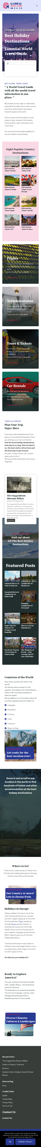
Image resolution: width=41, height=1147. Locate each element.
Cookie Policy (7, 1099)
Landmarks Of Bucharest (27, 585)
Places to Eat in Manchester (27, 627)
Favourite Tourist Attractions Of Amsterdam (12, 652)
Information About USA (9, 228)
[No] (39, 1139)
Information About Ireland (10, 188)
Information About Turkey (10, 170)
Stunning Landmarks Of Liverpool (27, 606)
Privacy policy (25, 1142)
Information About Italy (26, 170)
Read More (11, 520)
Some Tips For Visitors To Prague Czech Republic (10, 629)
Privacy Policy (7, 1102)
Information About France (27, 228)
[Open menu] (37, 5)
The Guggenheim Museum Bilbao (16, 497)
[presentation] (12, 161)
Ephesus (5, 1068)
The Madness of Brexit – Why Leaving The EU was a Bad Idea (27, 653)
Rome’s (14, 924)
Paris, (21, 921)
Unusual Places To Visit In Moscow (12, 585)
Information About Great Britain (26, 189)
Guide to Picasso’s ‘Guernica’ (13, 1064)
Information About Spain (9, 209)
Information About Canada (27, 209)
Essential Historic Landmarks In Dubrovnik (12, 594)
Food (4, 1086)
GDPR (4, 1096)
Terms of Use (7, 1106)
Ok (10, 1142)
